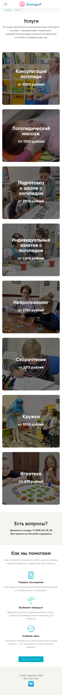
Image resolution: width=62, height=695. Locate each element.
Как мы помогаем (31, 659)
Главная (8, 10)
